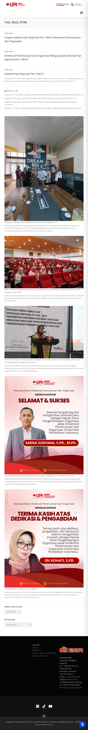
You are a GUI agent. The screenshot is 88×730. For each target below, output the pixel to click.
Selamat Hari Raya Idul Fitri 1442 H (24, 73)
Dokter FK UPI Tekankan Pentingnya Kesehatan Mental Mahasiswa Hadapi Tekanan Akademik (39, 95)
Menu (82, 13)
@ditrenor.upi (73, 679)
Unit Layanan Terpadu (40, 656)
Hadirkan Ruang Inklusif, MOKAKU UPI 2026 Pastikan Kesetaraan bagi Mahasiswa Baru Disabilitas (40, 102)
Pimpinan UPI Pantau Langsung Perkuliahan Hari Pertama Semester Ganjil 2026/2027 (36, 98)
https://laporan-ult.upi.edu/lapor (71, 687)
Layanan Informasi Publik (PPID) (44, 653)
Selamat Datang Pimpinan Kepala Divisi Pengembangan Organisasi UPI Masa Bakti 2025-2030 (39, 476)
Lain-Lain (8, 33)
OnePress (78, 722)
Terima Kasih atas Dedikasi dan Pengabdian (20, 589)
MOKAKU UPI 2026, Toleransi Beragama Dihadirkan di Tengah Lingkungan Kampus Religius (38, 108)
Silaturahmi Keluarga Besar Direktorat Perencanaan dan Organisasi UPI (30, 222)
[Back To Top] (44, 717)
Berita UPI (12, 91)
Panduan (35, 648)
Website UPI (36, 650)
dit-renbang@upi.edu (72, 677)
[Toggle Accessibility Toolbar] (82, 724)
